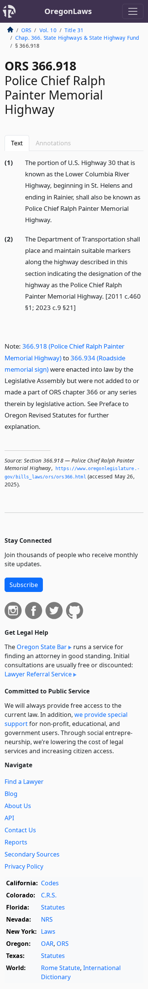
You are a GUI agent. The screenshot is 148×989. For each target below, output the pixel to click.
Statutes (53, 907)
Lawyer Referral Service (38, 674)
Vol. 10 (48, 30)
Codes (50, 883)
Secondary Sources (32, 854)
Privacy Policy (24, 866)
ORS (26, 30)
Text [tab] (17, 143)
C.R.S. (49, 895)
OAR (47, 943)
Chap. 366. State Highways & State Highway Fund (77, 37)
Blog (11, 794)
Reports (16, 842)
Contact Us (20, 830)
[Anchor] (56, 219)
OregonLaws (68, 11)
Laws (48, 931)
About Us (18, 806)
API (9, 818)
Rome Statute (60, 968)
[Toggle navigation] (132, 11)
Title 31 (74, 30)
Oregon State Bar (42, 647)
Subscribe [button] (23, 585)
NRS (47, 919)
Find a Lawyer (24, 781)
